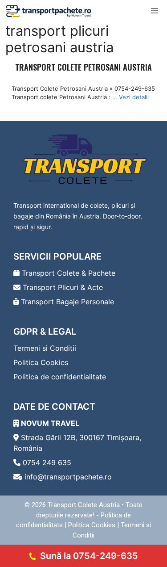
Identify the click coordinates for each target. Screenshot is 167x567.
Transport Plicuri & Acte (61, 287)
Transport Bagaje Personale (66, 301)
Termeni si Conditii (44, 348)
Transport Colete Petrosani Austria (83, 67)
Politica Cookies (40, 362)
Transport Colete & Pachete (67, 273)
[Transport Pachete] (48, 11)
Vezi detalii (134, 97)
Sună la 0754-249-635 (89, 555)
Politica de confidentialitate (59, 376)
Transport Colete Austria (84, 505)
